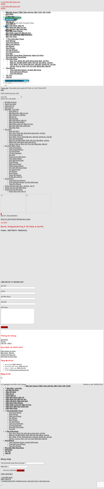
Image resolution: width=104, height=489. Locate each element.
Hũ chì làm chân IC (16, 135)
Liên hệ (9, 77)
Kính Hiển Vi (13, 111)
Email (3, 291)
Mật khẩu (4, 466)
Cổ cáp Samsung (15, 153)
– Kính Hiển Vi (10, 396)
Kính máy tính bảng (16, 139)
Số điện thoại (5, 296)
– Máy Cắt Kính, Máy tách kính (16, 401)
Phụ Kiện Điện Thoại (16, 39)
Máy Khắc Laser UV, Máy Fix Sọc (21, 124)
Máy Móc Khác (14, 128)
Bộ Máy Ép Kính (11, 102)
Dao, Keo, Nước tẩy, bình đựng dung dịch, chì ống (29, 61)
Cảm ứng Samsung (16, 149)
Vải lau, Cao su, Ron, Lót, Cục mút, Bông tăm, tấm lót (30, 66)
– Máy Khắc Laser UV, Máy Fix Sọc (18, 405)
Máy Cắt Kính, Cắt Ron (17, 115)
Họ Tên (3, 286)
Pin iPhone (13, 171)
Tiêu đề (3, 302)
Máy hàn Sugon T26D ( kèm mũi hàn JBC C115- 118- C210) (28, 12)
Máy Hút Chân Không (16, 122)
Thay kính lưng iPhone (19, 72)
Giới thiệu (9, 14)
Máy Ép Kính (13, 119)
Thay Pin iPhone (16, 74)
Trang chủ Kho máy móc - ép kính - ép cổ (19, 186)
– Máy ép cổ (9, 394)
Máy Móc (11, 16)
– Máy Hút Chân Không (14, 403)
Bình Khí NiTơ (14, 131)
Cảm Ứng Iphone (15, 148)
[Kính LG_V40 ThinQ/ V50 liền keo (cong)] (26, 212)
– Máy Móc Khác (11, 408)
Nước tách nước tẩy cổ (17, 191)
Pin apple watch (15, 169)
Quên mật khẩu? (7, 474)
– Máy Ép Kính (10, 392)
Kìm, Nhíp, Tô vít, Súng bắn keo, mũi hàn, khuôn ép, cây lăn (33, 64)
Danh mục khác (10, 104)
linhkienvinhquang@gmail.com (19, 370)
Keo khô (12, 155)
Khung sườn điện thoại (17, 157)
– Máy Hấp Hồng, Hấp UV (14, 397)
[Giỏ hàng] (6, 26)
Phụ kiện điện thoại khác (18, 168)
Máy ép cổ (12, 117)
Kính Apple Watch (15, 159)
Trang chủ (4, 88)
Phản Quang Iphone (16, 166)
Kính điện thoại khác (16, 160)
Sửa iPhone (10, 68)
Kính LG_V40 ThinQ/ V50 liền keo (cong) (15, 219)
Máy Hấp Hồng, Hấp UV (17, 120)
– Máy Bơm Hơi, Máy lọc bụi (15, 399)
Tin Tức (9, 75)
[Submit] (5, 85)
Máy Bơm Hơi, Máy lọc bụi (18, 113)
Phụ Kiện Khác (11, 59)
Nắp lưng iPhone (15, 164)
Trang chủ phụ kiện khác (14, 190)
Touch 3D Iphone (15, 175)
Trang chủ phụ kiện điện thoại (15, 188)
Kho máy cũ (9, 108)
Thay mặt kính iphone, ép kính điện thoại (25, 70)
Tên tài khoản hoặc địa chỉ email (13, 463)
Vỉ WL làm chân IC (15, 177)
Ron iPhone (13, 173)
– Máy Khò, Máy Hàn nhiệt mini (16, 407)
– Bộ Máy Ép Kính (12, 390)
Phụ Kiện (8, 129)
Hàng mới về (9, 106)
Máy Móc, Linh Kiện (12, 109)
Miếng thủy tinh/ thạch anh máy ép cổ (22, 142)
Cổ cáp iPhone (14, 151)
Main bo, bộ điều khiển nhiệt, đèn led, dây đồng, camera (31, 63)
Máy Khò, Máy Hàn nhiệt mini (19, 126)
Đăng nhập (20, 470)
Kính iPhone (13, 162)
